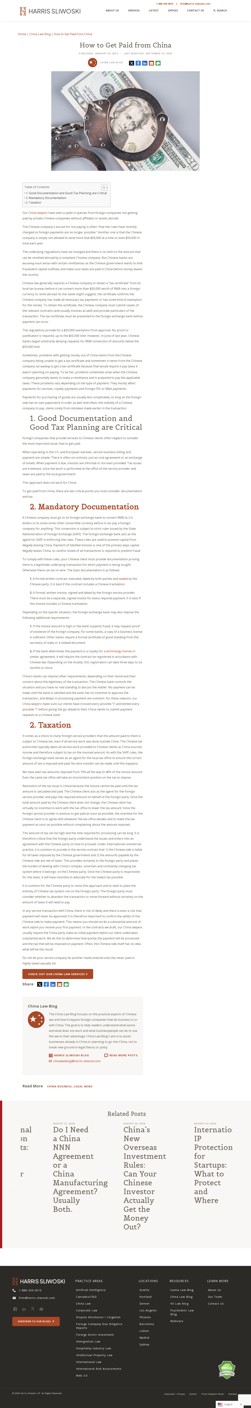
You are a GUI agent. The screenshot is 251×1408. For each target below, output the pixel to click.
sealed (123, 579)
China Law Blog (40, 34)
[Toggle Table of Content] (102, 188)
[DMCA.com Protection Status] (227, 1370)
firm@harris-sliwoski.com (195, 3)
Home (22, 34)
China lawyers (38, 213)
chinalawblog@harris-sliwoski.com (77, 1061)
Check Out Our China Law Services (56, 974)
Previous (13, 1184)
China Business (59, 1086)
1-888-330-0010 (164, 3)
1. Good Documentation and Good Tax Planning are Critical (66, 193)
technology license (119, 651)
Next (239, 1184)
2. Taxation (33, 202)
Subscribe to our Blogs (34, 1321)
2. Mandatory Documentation (46, 198)
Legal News (83, 1086)
